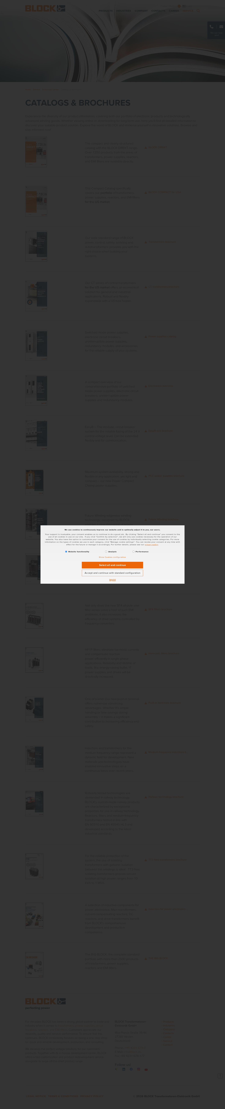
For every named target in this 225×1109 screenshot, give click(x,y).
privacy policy (151, 545)
